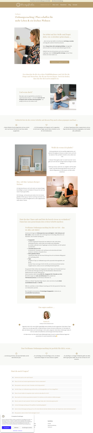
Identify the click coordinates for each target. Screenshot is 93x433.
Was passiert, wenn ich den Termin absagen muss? (27, 413)
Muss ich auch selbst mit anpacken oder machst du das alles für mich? (32, 393)
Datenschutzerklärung (52, 425)
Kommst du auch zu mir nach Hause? (24, 377)
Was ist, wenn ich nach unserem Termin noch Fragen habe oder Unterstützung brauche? (36, 401)
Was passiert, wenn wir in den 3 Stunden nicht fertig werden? (30, 385)
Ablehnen (16, 427)
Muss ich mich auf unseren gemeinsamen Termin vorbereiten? (30, 381)
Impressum (20, 430)
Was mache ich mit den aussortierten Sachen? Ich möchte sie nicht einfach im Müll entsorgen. (38, 397)
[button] (46, 377)
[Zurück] (19, 325)
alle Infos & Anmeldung (57, 1)
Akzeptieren (6, 427)
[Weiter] (73, 325)
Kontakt (49, 423)
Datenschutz (15, 430)
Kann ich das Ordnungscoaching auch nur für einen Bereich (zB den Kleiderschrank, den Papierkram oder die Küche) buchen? (45, 409)
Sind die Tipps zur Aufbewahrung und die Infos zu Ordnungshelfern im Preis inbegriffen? (36, 389)
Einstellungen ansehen (27, 427)
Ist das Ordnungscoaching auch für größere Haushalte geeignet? (30, 405)
